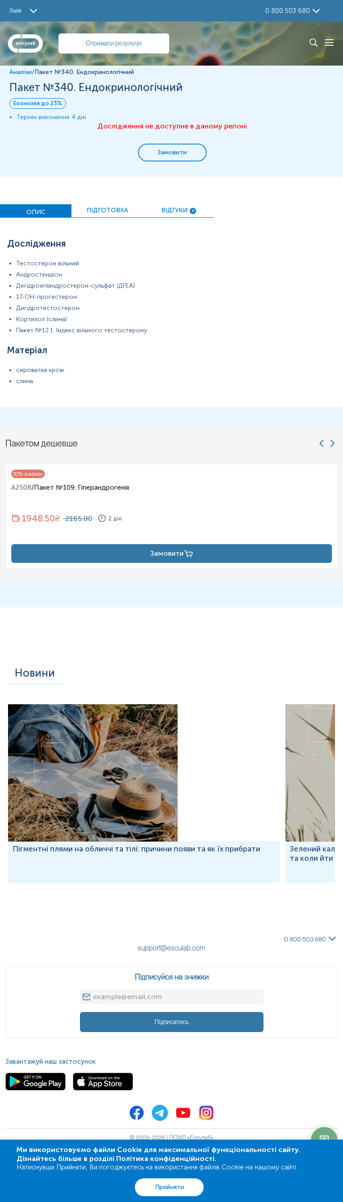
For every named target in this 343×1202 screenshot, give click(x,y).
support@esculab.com (171, 948)
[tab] (35, 211)
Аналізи (20, 72)
